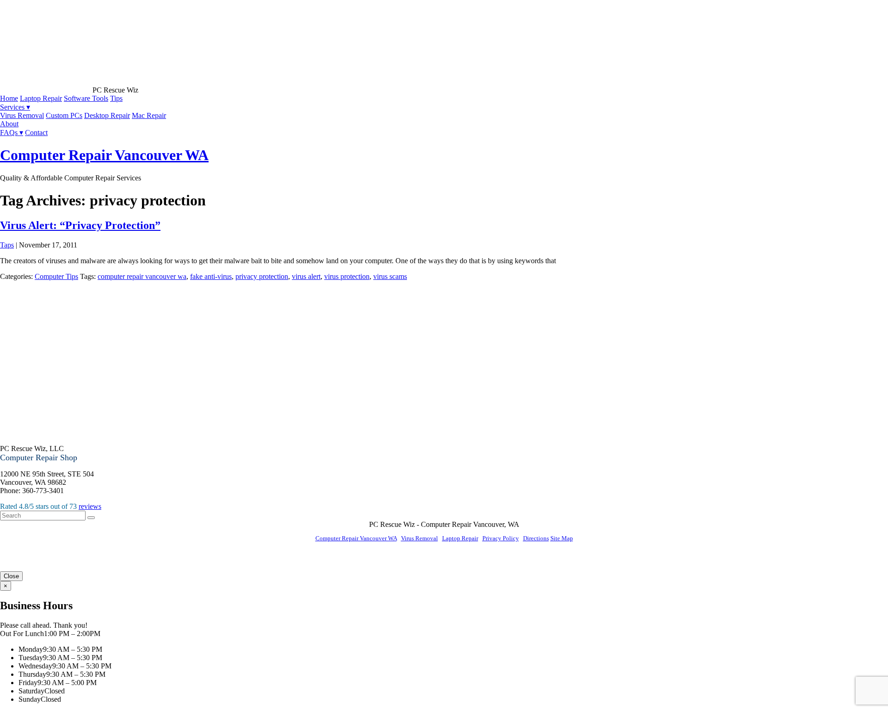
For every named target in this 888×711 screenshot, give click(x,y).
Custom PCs (64, 115)
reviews (90, 506)
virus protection (347, 276)
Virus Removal (22, 115)
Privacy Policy (500, 538)
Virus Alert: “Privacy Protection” (80, 225)
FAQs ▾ (11, 132)
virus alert (306, 276)
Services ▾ (15, 107)
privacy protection (261, 276)
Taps (7, 245)
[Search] (91, 517)
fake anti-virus (211, 276)
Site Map (561, 538)
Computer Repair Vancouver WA (104, 155)
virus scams (390, 276)
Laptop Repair (41, 98)
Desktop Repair (107, 115)
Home (9, 98)
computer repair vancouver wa (142, 276)
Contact (36, 132)
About (9, 124)
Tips (116, 98)
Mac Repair (149, 115)
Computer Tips (56, 276)
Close (11, 576)
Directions (536, 538)
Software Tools (86, 98)
